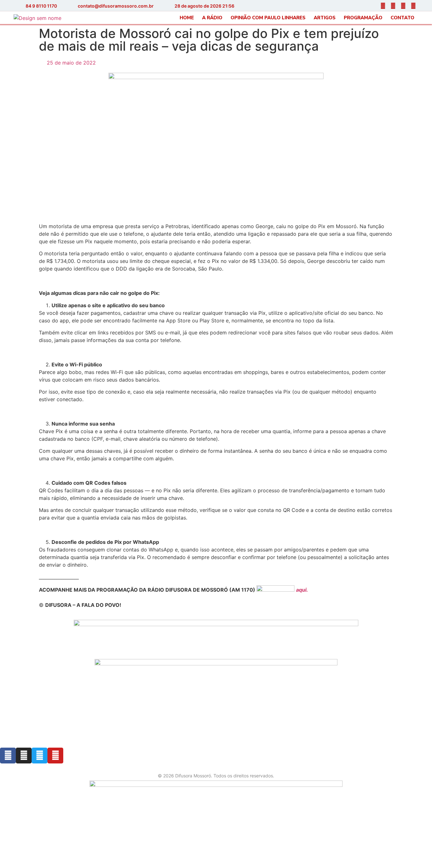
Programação (363, 18)
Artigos (325, 18)
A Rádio (212, 18)
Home (187, 18)
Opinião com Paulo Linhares (268, 18)
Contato (402, 18)
